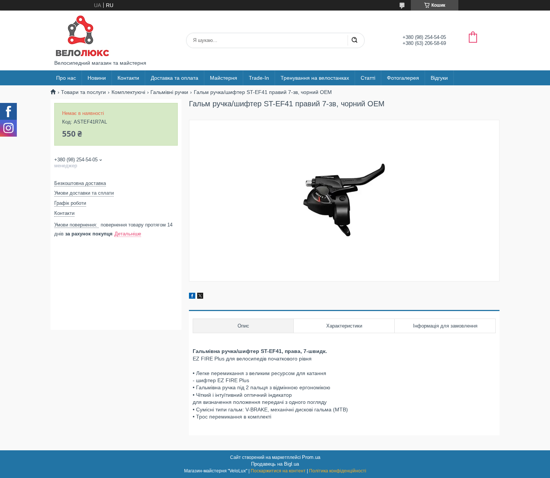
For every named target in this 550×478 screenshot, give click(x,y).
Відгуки (439, 78)
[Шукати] (354, 40)
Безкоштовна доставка (80, 183)
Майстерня (223, 78)
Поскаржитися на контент (278, 471)
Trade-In (259, 78)
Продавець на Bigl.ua (275, 464)
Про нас (66, 78)
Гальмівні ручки (169, 92)
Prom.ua (311, 457)
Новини (97, 78)
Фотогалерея (403, 78)
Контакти (128, 78)
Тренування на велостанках (315, 78)
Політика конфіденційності (337, 471)
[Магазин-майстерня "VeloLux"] (82, 35)
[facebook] (192, 297)
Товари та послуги (83, 92)
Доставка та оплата (174, 78)
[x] (200, 297)
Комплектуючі (128, 92)
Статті (368, 78)
